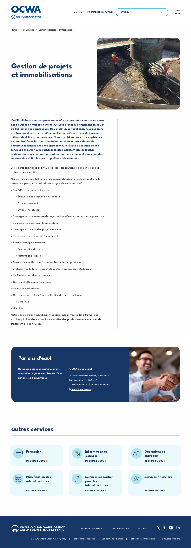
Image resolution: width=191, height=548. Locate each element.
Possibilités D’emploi (100, 12)
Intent (177, 539)
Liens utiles (141, 528)
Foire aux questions (120, 528)
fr (81, 13)
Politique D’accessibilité (84, 539)
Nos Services (28, 30)
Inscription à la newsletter (93, 528)
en (75, 13)
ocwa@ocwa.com (81, 389)
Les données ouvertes (112, 539)
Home (14, 30)
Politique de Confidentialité (142, 539)
